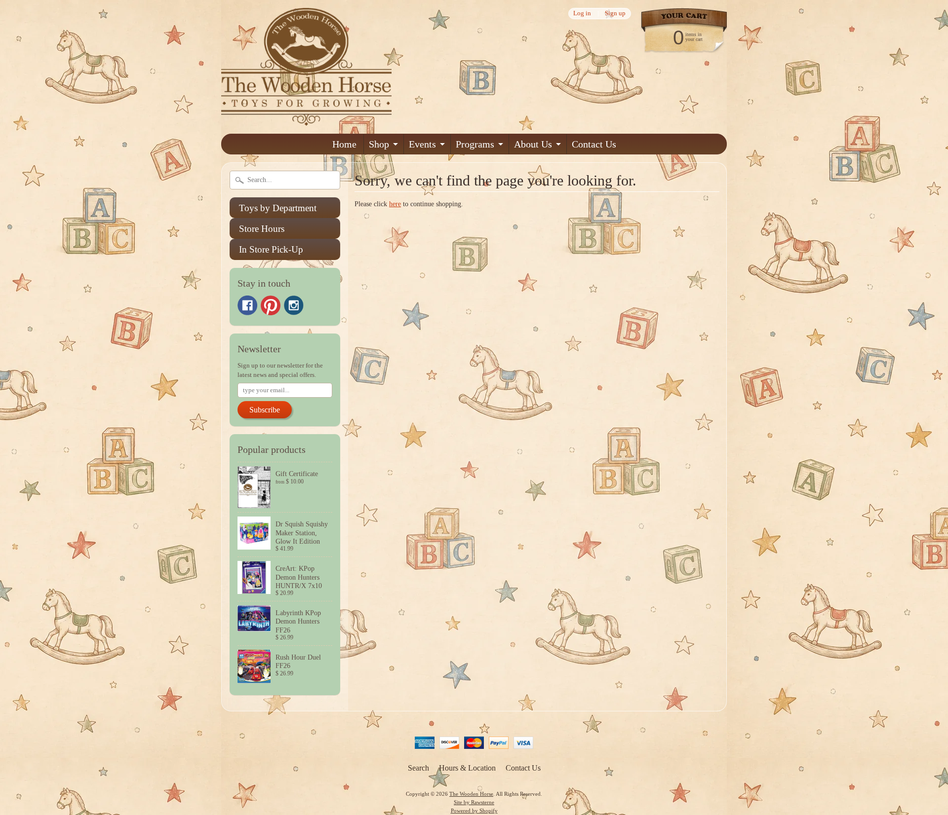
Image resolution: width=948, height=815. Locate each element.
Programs (475, 144)
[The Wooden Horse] (306, 119)
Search (418, 768)
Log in (582, 13)
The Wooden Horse (471, 794)
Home (344, 144)
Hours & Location (467, 768)
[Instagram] (294, 305)
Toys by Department (277, 208)
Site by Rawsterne (474, 802)
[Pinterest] (270, 305)
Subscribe (264, 410)
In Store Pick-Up (271, 249)
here (395, 204)
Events (422, 144)
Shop (379, 144)
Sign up (615, 13)
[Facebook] (247, 305)
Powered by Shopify (474, 811)
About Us (533, 144)
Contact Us (594, 144)
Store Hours (261, 228)
